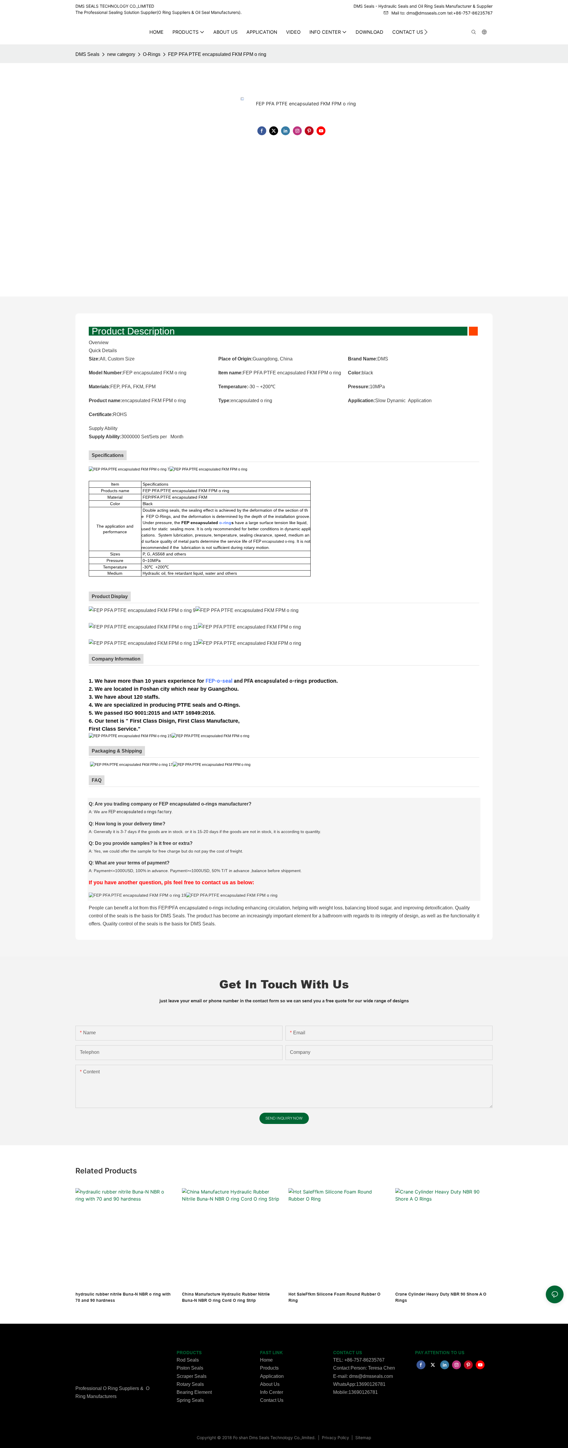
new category (121, 54)
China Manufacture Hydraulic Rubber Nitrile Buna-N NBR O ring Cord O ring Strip (226, 1297)
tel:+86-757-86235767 (470, 12)
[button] (425, 32)
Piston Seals (190, 1367)
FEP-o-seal (219, 681)
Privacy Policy (336, 1437)
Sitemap (362, 1437)
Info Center (271, 1392)
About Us (270, 1384)
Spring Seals (190, 1400)
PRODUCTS (189, 1352)
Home (266, 1359)
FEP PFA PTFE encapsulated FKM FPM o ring (217, 54)
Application (272, 1376)
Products (269, 1367)
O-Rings (151, 54)
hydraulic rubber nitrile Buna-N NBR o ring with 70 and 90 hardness (123, 1297)
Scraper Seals (191, 1376)
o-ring (225, 522)
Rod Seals (188, 1359)
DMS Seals (87, 54)
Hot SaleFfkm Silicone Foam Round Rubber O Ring (334, 1297)
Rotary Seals (190, 1384)
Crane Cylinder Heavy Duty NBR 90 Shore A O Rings (440, 1297)
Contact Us (271, 1400)
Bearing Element (194, 1392)
